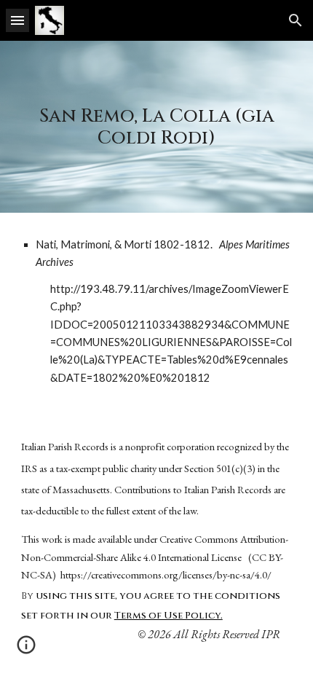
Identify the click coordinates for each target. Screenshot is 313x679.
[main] (156, 126)
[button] (17, 20)
